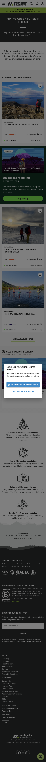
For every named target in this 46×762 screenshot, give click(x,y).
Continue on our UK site (23, 392)
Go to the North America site (24, 385)
